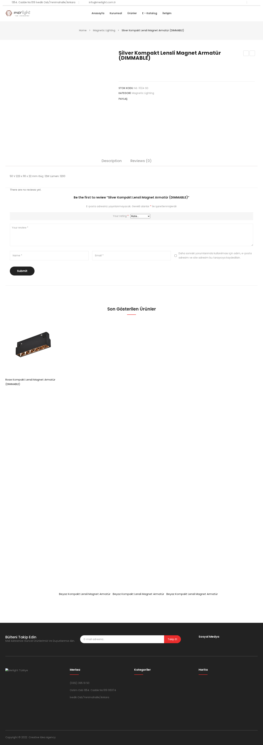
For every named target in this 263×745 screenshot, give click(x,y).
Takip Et (172, 639)
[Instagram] (211, 642)
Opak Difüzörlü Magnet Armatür (252, 53)
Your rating (121, 216)
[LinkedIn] (159, 99)
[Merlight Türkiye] (17, 13)
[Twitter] (139, 99)
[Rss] (222, 642)
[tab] (112, 162)
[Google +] (152, 99)
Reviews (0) (141, 161)
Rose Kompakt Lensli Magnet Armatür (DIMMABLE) (30, 382)
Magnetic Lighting (104, 30)
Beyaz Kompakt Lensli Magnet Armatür (84, 594)
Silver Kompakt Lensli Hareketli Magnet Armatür (246, 53)
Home (83, 30)
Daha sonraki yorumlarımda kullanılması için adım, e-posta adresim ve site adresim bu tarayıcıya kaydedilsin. (215, 255)
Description (112, 161)
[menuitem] (98, 13)
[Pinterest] (145, 99)
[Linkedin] (217, 642)
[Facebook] (132, 99)
